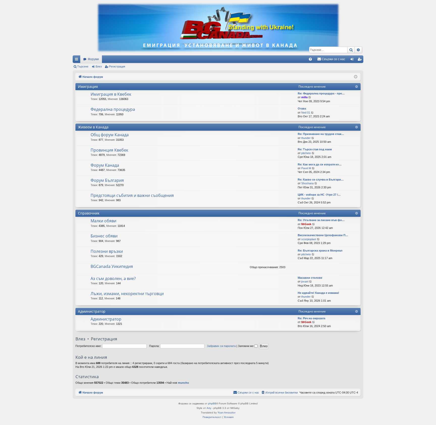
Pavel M (306, 168)
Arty (209, 408)
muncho (183, 382)
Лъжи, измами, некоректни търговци (127, 293)
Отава (302, 108)
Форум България (107, 180)
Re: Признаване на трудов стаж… (321, 133)
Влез (99, 66)
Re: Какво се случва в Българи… (321, 179)
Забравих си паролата (221, 345)
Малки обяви (103, 221)
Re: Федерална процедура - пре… (321, 93)
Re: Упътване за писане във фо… (321, 220)
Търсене (82, 66)
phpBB (212, 403)
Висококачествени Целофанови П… (323, 235)
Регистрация (117, 66)
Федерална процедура (113, 109)
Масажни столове (310, 277)
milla (304, 97)
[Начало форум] (218, 27)
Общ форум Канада (110, 134)
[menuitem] (310, 59)
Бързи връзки (77, 60)
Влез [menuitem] (353, 60)
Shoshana (307, 183)
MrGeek (306, 224)
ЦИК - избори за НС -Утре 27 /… (319, 194)
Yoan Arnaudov (226, 412)
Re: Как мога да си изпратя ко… (320, 164)
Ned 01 (305, 112)
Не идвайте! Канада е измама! (318, 292)
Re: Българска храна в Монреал (320, 250)
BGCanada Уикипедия (112, 266)
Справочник (88, 213)
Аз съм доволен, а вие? (113, 278)
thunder (306, 137)
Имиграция (88, 86)
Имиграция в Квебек (111, 94)
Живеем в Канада (93, 127)
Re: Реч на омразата (311, 318)
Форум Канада (105, 165)
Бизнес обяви (104, 236)
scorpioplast (308, 239)
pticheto (306, 153)
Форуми (93, 59)
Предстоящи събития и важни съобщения (132, 195)
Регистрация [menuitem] (360, 60)
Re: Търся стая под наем (315, 149)
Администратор (91, 311)
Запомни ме (246, 345)
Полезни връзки (107, 251)
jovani (304, 281)
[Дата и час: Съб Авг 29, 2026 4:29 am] (355, 77)
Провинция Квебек (109, 150)
